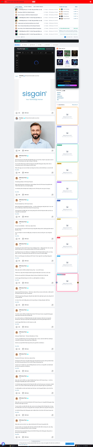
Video (40, 44)
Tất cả (18, 44)
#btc (58, 99)
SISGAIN (21, 75)
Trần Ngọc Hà (65, 13)
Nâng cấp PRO (67, 85)
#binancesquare (60, 97)
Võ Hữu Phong (66, 11)
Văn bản (25, 44)
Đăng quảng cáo (75, 104)
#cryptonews (59, 96)
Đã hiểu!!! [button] (68, 443)
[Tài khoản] (90, 2)
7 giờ (20, 157)
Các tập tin (56, 44)
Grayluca (21, 118)
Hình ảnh (33, 44)
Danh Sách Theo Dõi (49, 48)
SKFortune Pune (23, 155)
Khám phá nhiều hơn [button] (23, 444)
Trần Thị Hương (66, 9)
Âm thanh (48, 44)
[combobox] (20, 1)
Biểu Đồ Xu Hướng (41, 48)
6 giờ (20, 77)
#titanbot (59, 92)
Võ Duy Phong (66, 16)
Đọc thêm (17, 169)
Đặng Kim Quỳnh (66, 18)
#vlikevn (58, 94)
